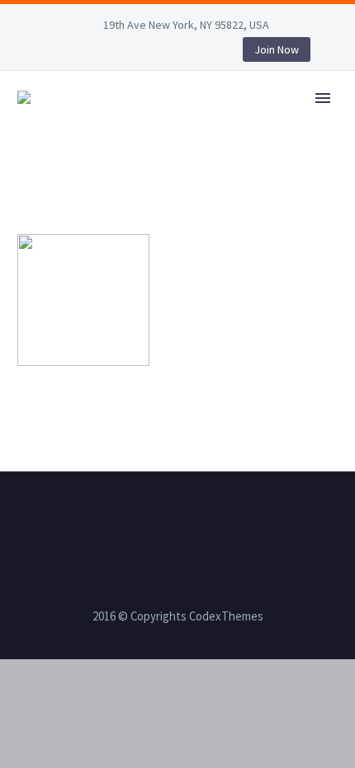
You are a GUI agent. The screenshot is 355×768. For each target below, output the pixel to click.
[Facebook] (52, 52)
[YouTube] (176, 52)
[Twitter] (102, 52)
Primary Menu (323, 98)
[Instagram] (127, 52)
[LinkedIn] (77, 52)
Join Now (276, 49)
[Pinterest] (152, 52)
